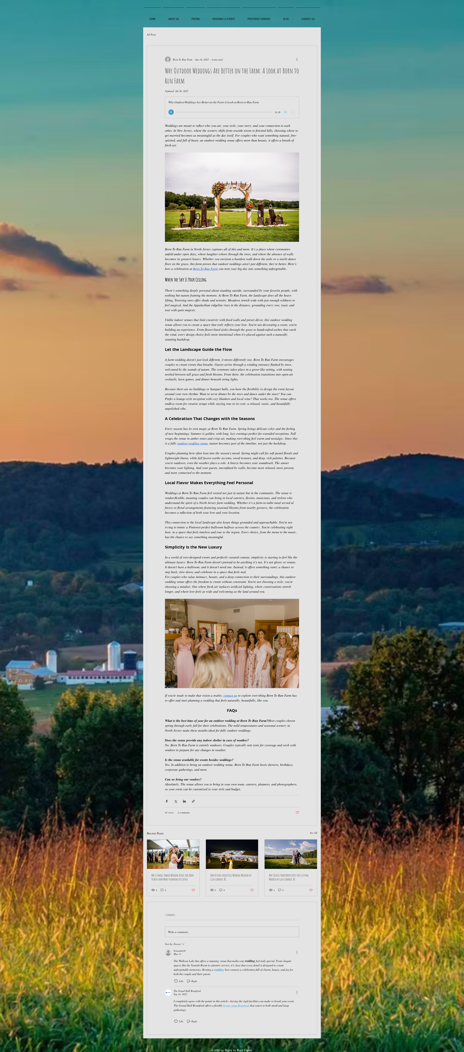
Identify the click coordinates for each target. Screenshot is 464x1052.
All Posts (151, 34)
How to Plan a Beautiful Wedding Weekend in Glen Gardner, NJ (230, 877)
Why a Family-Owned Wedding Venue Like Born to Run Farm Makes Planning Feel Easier (172, 877)
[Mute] (285, 112)
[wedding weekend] (232, 854)
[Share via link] (193, 801)
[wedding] (173, 854)
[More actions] (297, 59)
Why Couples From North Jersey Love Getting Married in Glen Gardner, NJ (288, 877)
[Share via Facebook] (166, 801)
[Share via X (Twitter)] (175, 801)
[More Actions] (297, 952)
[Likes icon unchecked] (176, 981)
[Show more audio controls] (293, 112)
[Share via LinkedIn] (184, 801)
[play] (171, 112)
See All (313, 832)
